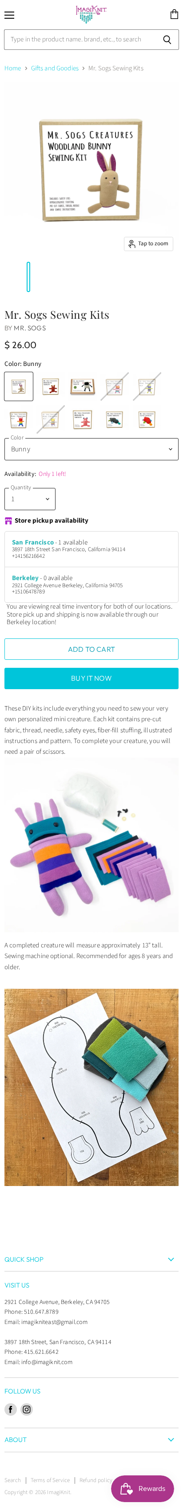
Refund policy (96, 1480)
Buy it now (91, 678)
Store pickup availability (52, 521)
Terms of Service (50, 1480)
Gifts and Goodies (55, 68)
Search (12, 1480)
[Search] (167, 39)
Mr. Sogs (29, 328)
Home (12, 68)
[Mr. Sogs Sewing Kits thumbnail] (6, 277)
